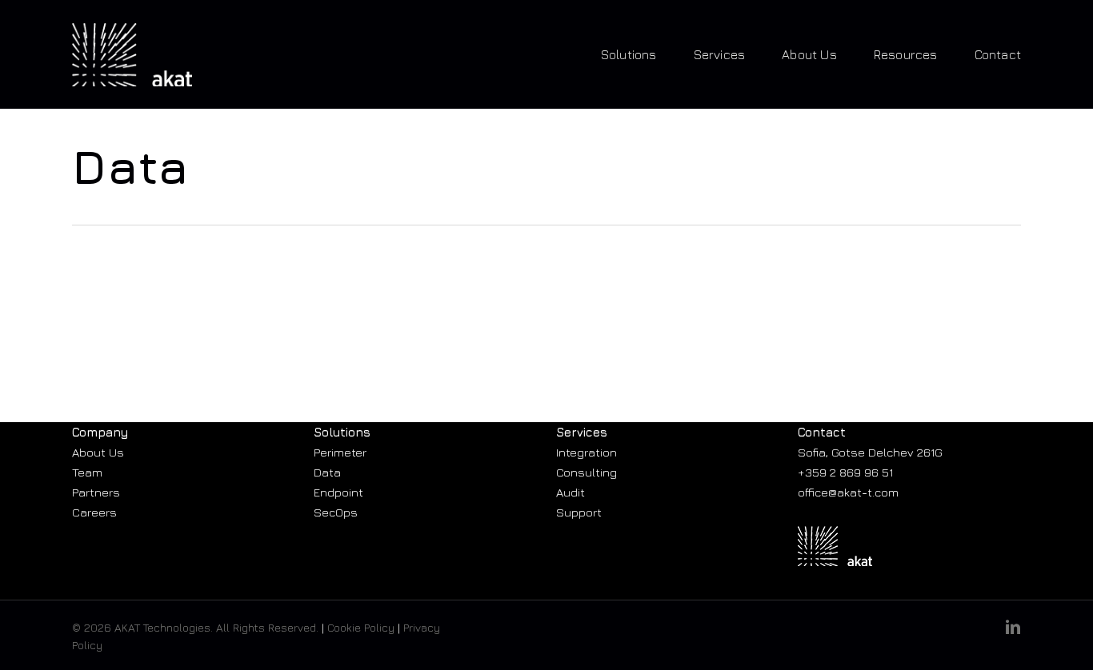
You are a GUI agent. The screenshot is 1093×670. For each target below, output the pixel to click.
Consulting (586, 472)
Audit (570, 492)
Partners (96, 492)
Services (581, 432)
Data (327, 472)
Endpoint (338, 492)
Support (579, 512)
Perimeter (340, 452)
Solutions (342, 432)
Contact (822, 432)
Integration (586, 452)
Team (87, 472)
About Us (98, 452)
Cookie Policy (360, 627)
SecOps (336, 512)
